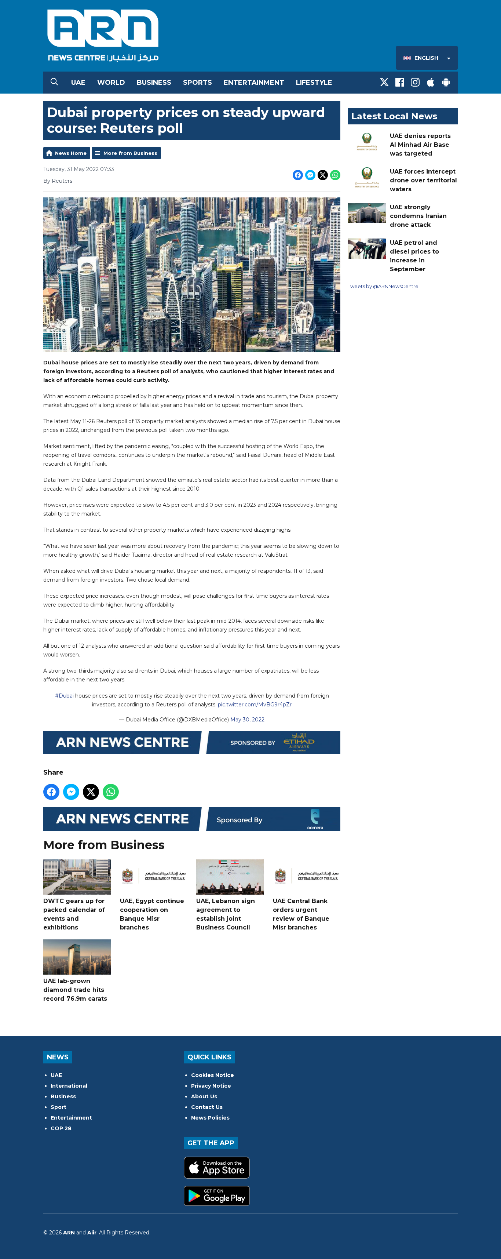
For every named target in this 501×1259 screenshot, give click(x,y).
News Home (71, 153)
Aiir (91, 1232)
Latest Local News (394, 116)
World (111, 83)
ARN (69, 1232)
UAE (78, 83)
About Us (204, 1096)
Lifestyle (314, 83)
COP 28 (61, 1128)
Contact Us (207, 1107)
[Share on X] (323, 175)
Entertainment (254, 83)
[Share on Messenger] (310, 175)
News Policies (210, 1117)
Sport (58, 1107)
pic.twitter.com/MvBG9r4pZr (255, 704)
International (69, 1085)
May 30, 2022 (247, 719)
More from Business (130, 153)
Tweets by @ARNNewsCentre (383, 286)
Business (154, 83)
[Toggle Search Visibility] (54, 83)
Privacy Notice (211, 1085)
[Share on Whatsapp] (335, 175)
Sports (197, 83)
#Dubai (64, 695)
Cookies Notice (212, 1075)
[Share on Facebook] (298, 175)
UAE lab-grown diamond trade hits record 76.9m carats (75, 990)
